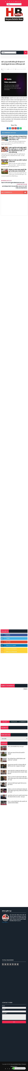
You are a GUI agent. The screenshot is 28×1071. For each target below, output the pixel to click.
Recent (5, 721)
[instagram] (11, 1)
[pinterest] (20, 1)
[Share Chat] (22, 1)
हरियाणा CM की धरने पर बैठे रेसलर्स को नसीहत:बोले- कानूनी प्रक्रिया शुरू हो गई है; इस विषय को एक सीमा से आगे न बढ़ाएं (17, 778)
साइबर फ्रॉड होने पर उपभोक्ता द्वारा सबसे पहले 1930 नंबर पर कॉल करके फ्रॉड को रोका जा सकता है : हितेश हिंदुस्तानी (17, 772)
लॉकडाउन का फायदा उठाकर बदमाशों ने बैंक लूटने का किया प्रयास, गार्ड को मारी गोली (17, 170)
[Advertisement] (14, 38)
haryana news (19, 69)
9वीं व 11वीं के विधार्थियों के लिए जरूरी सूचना (16, 746)
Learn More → (5, 922)
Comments (22, 721)
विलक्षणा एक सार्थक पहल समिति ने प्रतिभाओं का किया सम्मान (18, 160)
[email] (16, 1)
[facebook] (7, 1)
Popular (14, 721)
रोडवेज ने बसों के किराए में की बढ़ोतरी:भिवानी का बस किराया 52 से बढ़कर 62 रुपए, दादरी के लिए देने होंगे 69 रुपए (18, 138)
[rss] (14, 1)
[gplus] (9, 1)
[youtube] (18, 1)
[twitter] (5, 1)
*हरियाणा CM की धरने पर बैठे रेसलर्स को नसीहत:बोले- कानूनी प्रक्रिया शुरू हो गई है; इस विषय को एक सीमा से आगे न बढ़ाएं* (17, 790)
